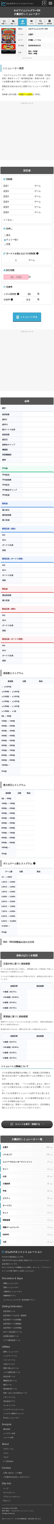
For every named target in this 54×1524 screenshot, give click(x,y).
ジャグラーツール (10, 1355)
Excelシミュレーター (11, 1417)
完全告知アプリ (9, 1401)
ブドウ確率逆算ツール (11, 1340)
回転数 (9, 179)
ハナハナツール (9, 1360)
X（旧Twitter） (9, 1461)
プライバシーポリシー (11, 1496)
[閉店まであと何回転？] (44, 3)
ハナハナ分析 (8, 1437)
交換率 (9, 286)
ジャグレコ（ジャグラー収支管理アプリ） (19, 1299)
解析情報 (6, 1429)
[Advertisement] (27, 133)
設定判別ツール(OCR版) (12, 1327)
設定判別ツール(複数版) (12, 1323)
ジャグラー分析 (9, 1433)
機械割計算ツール (10, 1380)
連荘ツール (7, 1384)
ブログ (5, 1457)
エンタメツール (9, 1405)
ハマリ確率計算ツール (11, 1372)
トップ (5, 1488)
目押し (9, 228)
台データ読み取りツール (12, 1332)
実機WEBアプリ (9, 1295)
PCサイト (7, 1500)
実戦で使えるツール (11, 1368)
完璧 (8, 244)
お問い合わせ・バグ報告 (12, 1472)
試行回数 (10, 270)
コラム (5, 1453)
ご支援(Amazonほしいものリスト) (16, 1477)
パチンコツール (9, 1397)
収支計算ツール (9, 1376)
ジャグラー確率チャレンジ (13, 1413)
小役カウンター (9, 1364)
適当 (8, 235)
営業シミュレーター (11, 1287)
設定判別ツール (9, 1311)
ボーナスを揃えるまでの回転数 (21, 253)
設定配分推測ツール (11, 1336)
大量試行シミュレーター (12, 1291)
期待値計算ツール (10, 1388)
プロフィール (8, 1449)
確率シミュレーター (11, 1351)
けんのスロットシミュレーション (20, 3)
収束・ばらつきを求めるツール (15, 1393)
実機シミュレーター (11, 1283)
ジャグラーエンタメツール (13, 1409)
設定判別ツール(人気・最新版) (14, 1315)
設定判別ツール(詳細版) (12, 1319)
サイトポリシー (9, 1492)
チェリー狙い (12, 239)
